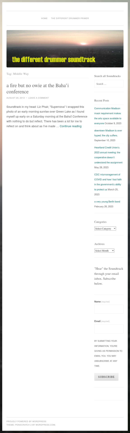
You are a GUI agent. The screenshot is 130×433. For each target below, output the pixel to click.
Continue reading (70, 126)
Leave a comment (38, 97)
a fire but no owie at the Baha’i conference (37, 88)
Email (102, 321)
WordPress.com (45, 424)
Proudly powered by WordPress (26, 421)
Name (102, 301)
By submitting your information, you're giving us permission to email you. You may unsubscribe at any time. (108, 353)
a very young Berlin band (107, 201)
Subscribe (106, 377)
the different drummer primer (70, 18)
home (44, 18)
